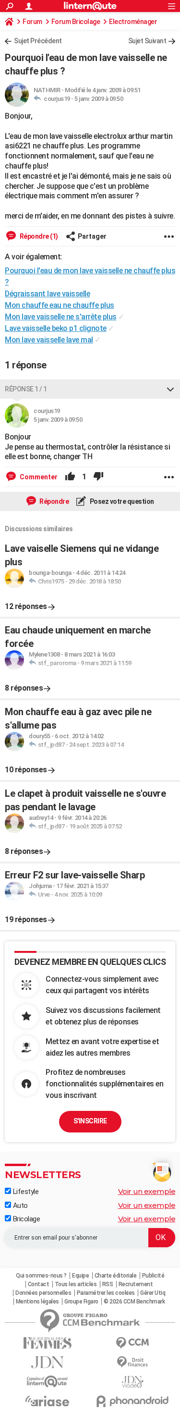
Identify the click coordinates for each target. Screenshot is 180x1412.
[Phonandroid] (133, 1401)
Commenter (38, 477)
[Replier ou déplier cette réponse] (170, 389)
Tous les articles (76, 1284)
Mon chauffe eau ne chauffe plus (59, 305)
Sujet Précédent (38, 41)
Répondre (53, 501)
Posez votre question (121, 501)
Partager (92, 236)
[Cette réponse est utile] (70, 477)
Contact (38, 1284)
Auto (19, 1205)
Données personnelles (43, 1293)
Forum (32, 21)
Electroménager (133, 21)
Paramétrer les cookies (106, 1293)
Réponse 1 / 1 (26, 389)
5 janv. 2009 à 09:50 (98, 98)
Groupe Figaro (81, 1301)
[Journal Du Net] (47, 1362)
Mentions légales (37, 1301)
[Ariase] (47, 1401)
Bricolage (25, 1219)
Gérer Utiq (152, 1293)
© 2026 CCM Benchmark (134, 1301)
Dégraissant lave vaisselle (47, 293)
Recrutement (136, 1284)
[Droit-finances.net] (133, 1362)
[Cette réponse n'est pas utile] (98, 477)
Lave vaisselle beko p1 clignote (56, 328)
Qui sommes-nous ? (41, 1275)
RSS (107, 1284)
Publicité (153, 1275)
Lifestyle (24, 1191)
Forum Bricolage (75, 21)
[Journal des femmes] (47, 1343)
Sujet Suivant (147, 41)
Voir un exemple (147, 1191)
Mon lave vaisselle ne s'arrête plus (61, 316)
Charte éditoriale (116, 1275)
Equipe (80, 1275)
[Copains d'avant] (47, 1381)
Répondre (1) (38, 236)
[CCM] (133, 1343)
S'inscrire (90, 1121)
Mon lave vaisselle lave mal (49, 339)
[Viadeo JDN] (133, 1382)
